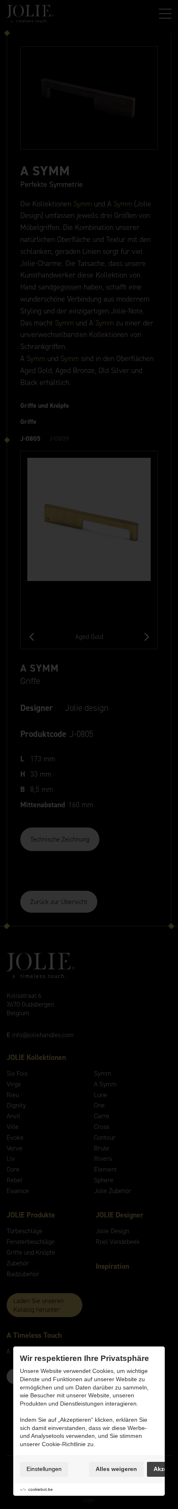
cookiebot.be (40, 1489)
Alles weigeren (116, 1469)
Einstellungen (44, 1469)
